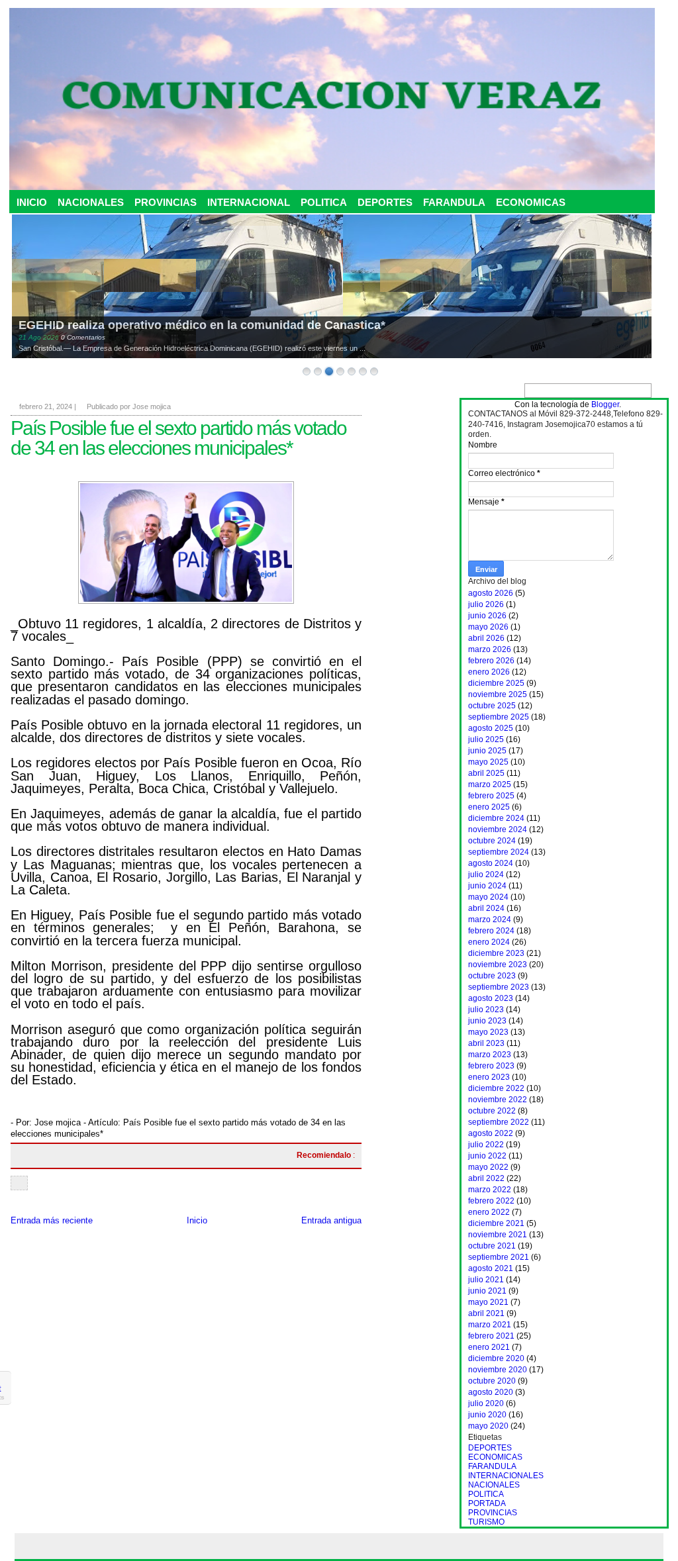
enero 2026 (489, 672)
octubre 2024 (492, 840)
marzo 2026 (489, 649)
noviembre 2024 (497, 829)
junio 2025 (487, 750)
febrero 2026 (491, 660)
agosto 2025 (490, 728)
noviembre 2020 (497, 1369)
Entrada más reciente (52, 1220)
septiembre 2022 (498, 1122)
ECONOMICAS (530, 202)
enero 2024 (489, 942)
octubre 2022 (492, 1110)
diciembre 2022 (496, 1088)
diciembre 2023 (496, 953)
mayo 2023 (488, 1032)
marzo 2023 (489, 1054)
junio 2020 (487, 1414)
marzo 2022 (489, 1189)
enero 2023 (489, 1077)
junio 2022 (487, 1155)
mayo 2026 (488, 627)
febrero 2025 (491, 795)
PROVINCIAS (165, 202)
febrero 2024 (491, 930)
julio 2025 (486, 739)
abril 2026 (486, 638)
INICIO (32, 202)
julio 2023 (486, 1009)
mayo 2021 (488, 1302)
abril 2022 (486, 1178)
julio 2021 (486, 1279)
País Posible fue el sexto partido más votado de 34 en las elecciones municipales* (178, 438)
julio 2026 (486, 604)
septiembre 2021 (498, 1257)
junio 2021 (487, 1291)
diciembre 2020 (496, 1358)
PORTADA (487, 1503)
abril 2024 (486, 908)
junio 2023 (487, 1020)
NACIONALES (91, 202)
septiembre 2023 (498, 987)
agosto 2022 (490, 1133)
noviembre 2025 (497, 694)
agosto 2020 (490, 1392)
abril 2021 (486, 1313)
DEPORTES (385, 202)
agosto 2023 (490, 998)
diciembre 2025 (496, 683)
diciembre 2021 (496, 1223)
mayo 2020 (488, 1426)
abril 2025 (486, 773)
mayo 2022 (488, 1167)
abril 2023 (486, 1043)
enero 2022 (489, 1212)
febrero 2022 (491, 1201)
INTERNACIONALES (506, 1475)
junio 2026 (487, 615)
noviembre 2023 (497, 964)
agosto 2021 (490, 1268)
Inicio (197, 1220)
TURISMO (486, 1522)
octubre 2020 (492, 1381)
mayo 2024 (488, 897)
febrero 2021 (491, 1336)
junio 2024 (487, 885)
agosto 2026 (490, 593)
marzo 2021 (489, 1324)
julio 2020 (486, 1403)
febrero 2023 (491, 1065)
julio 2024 (486, 874)
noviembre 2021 (497, 1234)
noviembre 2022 (497, 1099)
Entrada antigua (331, 1220)
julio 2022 (486, 1144)
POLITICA (324, 202)
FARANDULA (454, 202)
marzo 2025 (489, 784)
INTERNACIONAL (248, 202)
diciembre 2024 (496, 818)
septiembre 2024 (498, 852)
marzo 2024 (489, 919)
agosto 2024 (490, 863)
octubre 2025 (492, 705)
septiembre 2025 (498, 717)
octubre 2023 (492, 975)
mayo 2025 (488, 762)
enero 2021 (489, 1347)
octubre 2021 (492, 1246)
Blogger (605, 404)
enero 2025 (489, 807)
